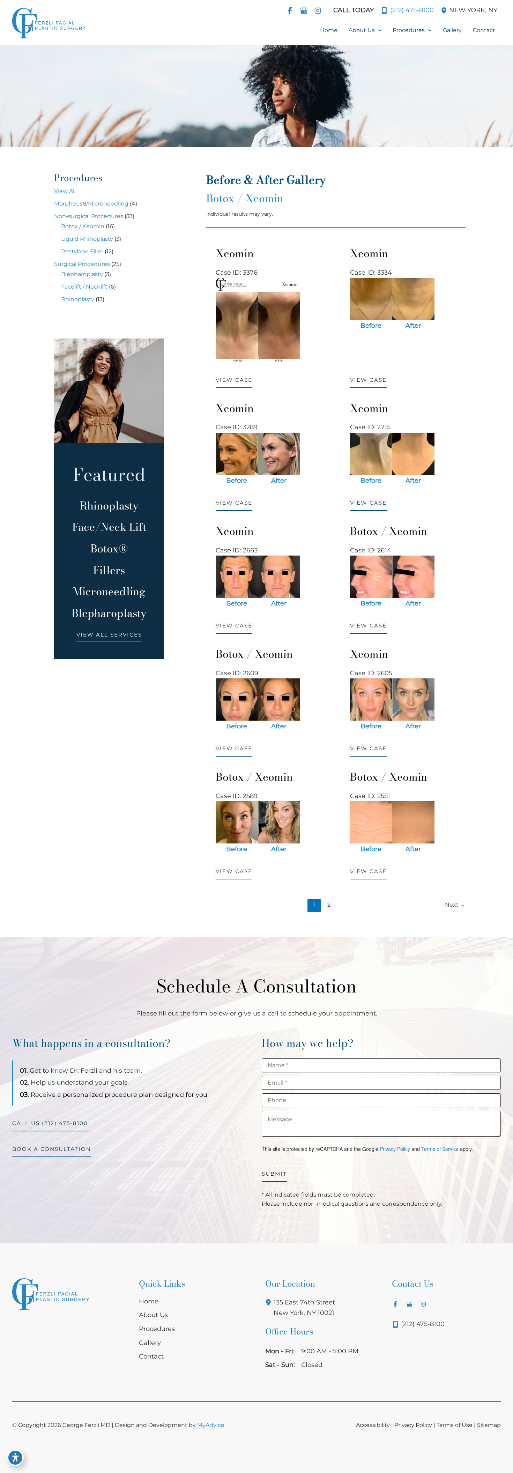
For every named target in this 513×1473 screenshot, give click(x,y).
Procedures (157, 1329)
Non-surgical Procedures (88, 216)
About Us (153, 1315)
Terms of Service (440, 1148)
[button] (378, 30)
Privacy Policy (395, 1148)
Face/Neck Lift (109, 527)
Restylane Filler (82, 251)
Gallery (150, 1343)
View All (65, 191)
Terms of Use (455, 1425)
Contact (151, 1356)
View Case (234, 380)
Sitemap (489, 1425)
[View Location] (445, 10)
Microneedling (109, 591)
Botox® (109, 549)
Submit (274, 1173)
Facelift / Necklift (84, 286)
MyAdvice (210, 1425)
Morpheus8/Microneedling (91, 203)
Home (148, 1301)
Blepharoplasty (82, 274)
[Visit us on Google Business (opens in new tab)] (303, 10)
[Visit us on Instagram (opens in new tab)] (317, 10)
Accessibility (373, 1425)
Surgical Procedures (82, 264)
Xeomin (235, 253)
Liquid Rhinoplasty (87, 239)
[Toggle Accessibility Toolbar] (15, 1457)
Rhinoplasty (77, 299)
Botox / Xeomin (82, 226)
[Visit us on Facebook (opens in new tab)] (289, 10)
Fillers (109, 570)
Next (455, 904)
